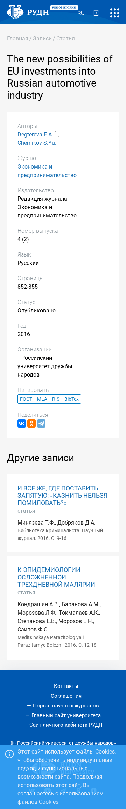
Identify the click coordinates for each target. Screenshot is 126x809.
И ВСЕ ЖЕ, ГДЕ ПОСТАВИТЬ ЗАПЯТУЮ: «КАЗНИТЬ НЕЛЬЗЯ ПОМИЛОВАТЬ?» (62, 495)
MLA (42, 399)
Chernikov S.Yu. (37, 143)
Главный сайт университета (66, 715)
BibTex (71, 399)
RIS (55, 399)
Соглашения (66, 696)
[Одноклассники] (31, 423)
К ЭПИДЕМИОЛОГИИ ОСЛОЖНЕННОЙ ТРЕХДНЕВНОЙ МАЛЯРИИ (56, 577)
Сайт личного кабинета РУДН (66, 725)
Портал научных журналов (66, 706)
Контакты (66, 686)
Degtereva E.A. (35, 134)
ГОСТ (26, 399)
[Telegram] (41, 423)
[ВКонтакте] (22, 423)
